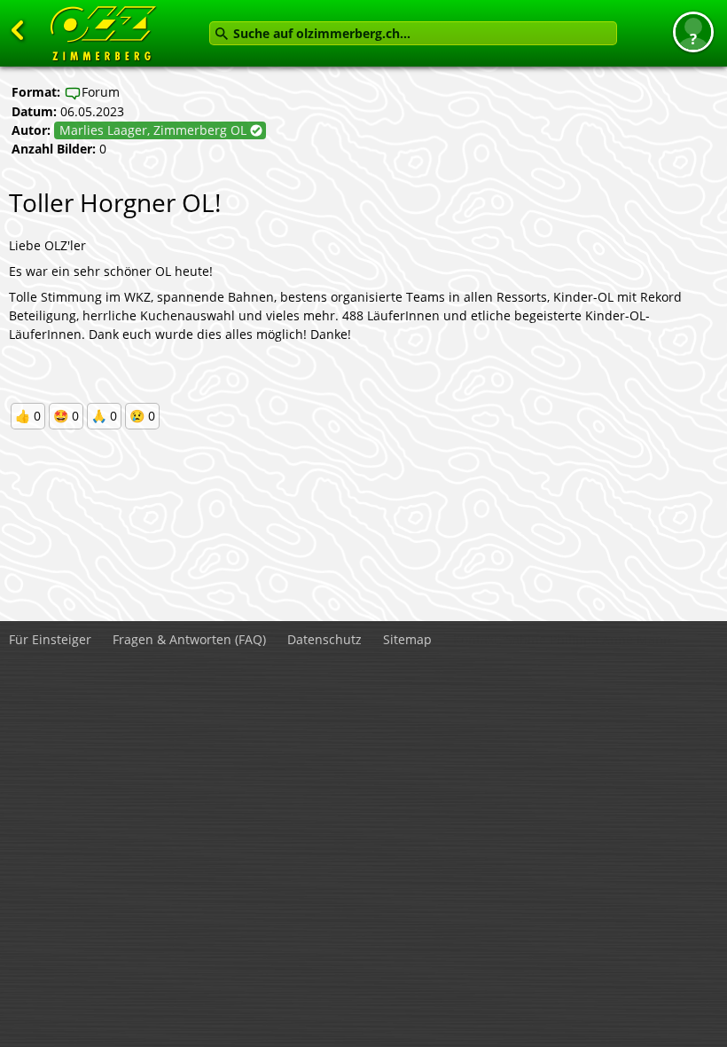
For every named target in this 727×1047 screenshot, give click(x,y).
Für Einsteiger (50, 639)
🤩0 (66, 415)
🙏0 (104, 415)
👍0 (28, 415)
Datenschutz (324, 639)
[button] (693, 32)
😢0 (142, 415)
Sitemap (407, 639)
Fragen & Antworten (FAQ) (189, 639)
